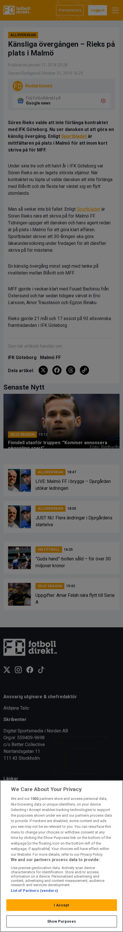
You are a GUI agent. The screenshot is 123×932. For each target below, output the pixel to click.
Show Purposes (61, 921)
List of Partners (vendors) (34, 890)
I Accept (61, 905)
